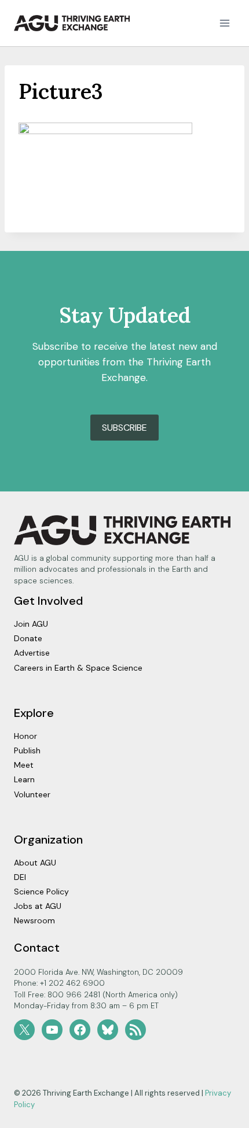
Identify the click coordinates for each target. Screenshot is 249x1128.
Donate (28, 638)
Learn (24, 779)
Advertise (32, 653)
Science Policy (41, 891)
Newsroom (34, 920)
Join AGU (31, 624)
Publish (27, 750)
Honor (25, 736)
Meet (24, 765)
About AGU (35, 862)
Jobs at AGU (37, 906)
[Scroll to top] (220, 1116)
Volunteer (32, 794)
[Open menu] (224, 23)
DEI (20, 877)
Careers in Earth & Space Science (78, 668)
